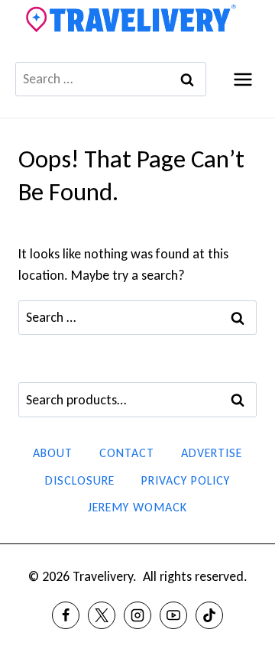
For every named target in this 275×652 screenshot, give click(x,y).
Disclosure (80, 480)
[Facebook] (65, 615)
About (53, 453)
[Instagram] (137, 615)
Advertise (211, 453)
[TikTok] (209, 615)
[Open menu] (242, 79)
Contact (126, 453)
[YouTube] (173, 615)
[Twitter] (101, 615)
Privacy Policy (185, 480)
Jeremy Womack (137, 507)
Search (242, 400)
